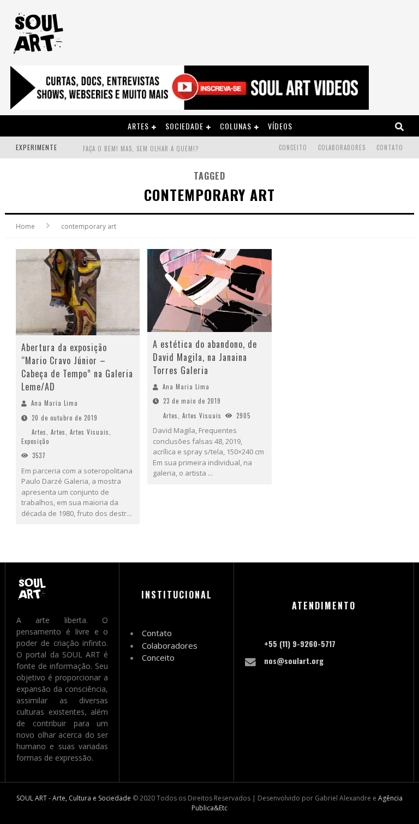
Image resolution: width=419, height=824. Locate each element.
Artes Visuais (89, 432)
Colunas (236, 126)
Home (25, 226)
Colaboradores (342, 147)
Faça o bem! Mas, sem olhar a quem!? (141, 148)
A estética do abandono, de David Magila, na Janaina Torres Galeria (205, 357)
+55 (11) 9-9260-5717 (300, 643)
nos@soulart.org (294, 660)
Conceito (293, 147)
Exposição (35, 441)
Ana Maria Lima (54, 403)
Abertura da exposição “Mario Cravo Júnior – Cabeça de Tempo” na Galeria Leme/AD (77, 367)
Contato (389, 147)
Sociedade (184, 126)
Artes (138, 126)
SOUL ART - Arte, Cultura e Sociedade (73, 798)
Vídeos (280, 126)
